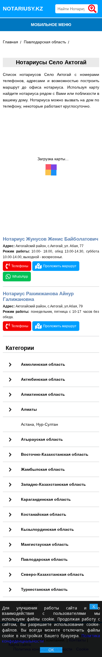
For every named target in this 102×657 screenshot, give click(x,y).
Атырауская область (42, 439)
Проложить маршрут (59, 266)
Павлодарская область (45, 42)
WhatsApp (20, 277)
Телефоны (19, 266)
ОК (51, 650)
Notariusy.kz (23, 9)
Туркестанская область (44, 589)
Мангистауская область (45, 544)
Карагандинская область (46, 499)
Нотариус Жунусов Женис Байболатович (50, 239)
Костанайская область (43, 514)
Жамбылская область (43, 469)
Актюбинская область (43, 379)
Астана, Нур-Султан (39, 424)
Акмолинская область (43, 364)
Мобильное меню (51, 24)
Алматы (29, 409)
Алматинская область (43, 394)
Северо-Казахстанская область (52, 574)
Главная (10, 42)
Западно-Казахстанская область (53, 484)
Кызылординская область (47, 529)
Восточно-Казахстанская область (54, 454)
